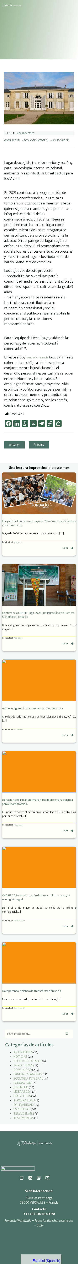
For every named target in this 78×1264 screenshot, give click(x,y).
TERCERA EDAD (24, 1100)
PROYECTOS (22, 1096)
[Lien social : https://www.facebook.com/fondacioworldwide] (23, 1177)
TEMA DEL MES (24, 1113)
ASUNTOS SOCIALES (28, 1061)
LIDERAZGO (22, 1092)
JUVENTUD (21, 1087)
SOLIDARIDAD (60, 140)
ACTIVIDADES (23, 1052)
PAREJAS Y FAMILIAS (28, 1074)
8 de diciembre (25, 132)
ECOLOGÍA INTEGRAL (36, 140)
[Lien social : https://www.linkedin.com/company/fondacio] (40, 1177)
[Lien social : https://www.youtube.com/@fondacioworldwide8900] (49, 1177)
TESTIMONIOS (24, 1118)
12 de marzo (19, 920)
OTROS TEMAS (24, 1065)
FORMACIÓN (22, 1083)
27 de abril (18, 729)
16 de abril (18, 825)
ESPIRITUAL (22, 1109)
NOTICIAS (20, 1057)
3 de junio (18, 542)
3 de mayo (18, 638)
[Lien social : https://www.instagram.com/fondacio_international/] (31, 1177)
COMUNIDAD (12, 140)
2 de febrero (19, 1008)
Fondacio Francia (37, 357)
